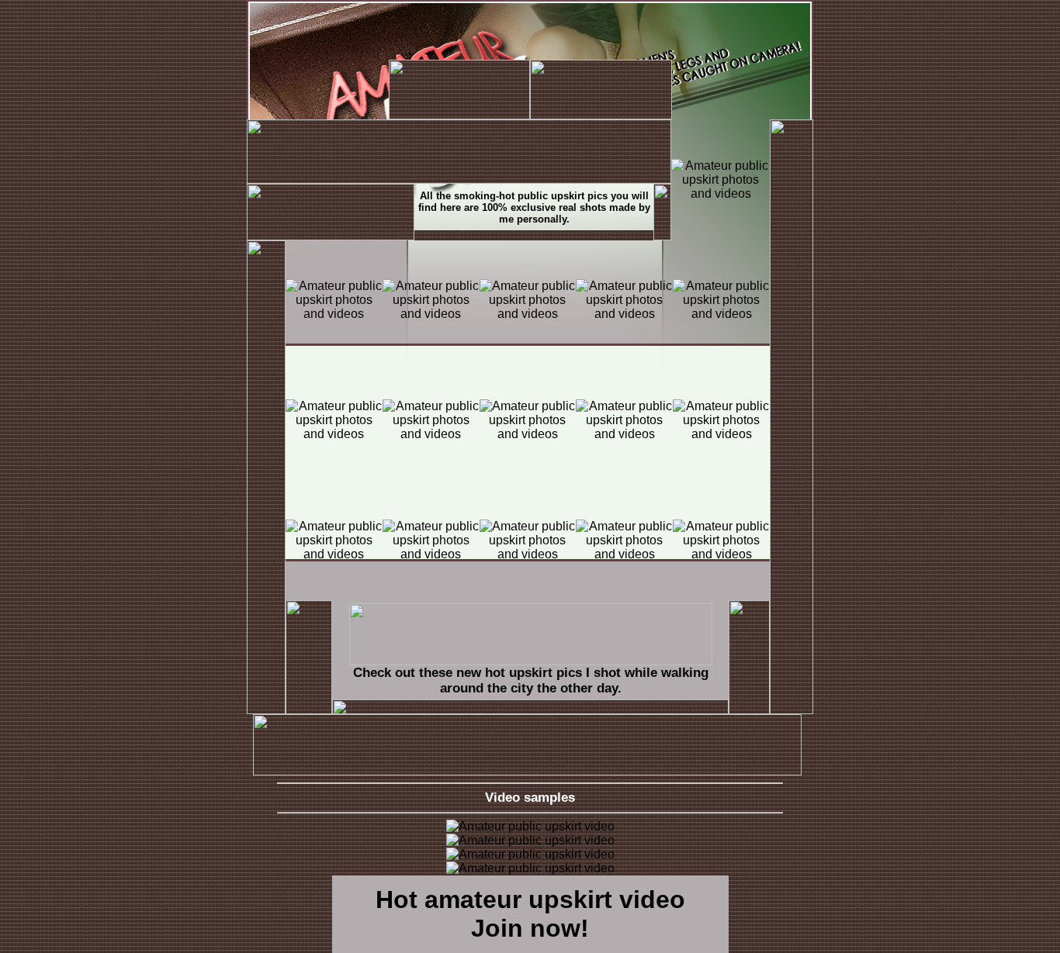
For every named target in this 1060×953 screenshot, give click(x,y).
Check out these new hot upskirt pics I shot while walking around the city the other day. (530, 680)
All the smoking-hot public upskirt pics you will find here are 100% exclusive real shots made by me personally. (534, 207)
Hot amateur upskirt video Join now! (530, 914)
